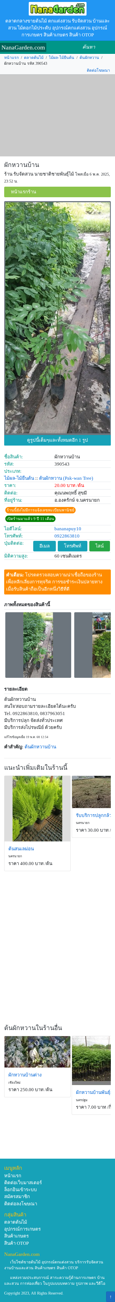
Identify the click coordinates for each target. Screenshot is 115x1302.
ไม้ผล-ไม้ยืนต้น (61, 58)
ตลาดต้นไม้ (34, 58)
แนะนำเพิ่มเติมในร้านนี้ (35, 767)
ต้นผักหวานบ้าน (40, 746)
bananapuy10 (67, 528)
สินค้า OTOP (16, 1243)
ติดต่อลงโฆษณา (20, 1203)
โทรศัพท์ (72, 546)
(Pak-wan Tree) (78, 478)
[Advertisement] (57, 115)
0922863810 (67, 536)
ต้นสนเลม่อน (21, 848)
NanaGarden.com (23, 47)
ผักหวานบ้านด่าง (25, 1075)
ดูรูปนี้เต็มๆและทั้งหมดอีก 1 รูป (57, 440)
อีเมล (44, 546)
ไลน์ (99, 546)
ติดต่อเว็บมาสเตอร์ (23, 1182)
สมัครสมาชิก (17, 1196)
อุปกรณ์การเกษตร (22, 1229)
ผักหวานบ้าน (21, 164)
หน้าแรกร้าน (23, 191)
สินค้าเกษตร (16, 1236)
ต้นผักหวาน (89, 58)
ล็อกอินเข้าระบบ (20, 1189)
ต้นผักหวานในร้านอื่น (33, 1027)
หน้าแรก (11, 58)
